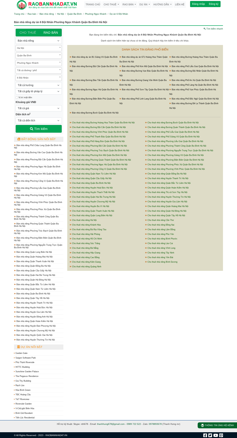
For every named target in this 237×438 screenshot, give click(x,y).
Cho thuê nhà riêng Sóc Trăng (85, 243)
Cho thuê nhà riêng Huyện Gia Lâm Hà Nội (167, 201)
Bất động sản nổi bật (38, 139)
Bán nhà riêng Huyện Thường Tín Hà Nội (35, 340)
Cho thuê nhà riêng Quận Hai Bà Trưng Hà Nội (93, 197)
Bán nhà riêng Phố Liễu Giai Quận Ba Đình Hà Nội (195, 66)
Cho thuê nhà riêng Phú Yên (160, 234)
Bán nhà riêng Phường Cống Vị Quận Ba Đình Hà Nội (38, 182)
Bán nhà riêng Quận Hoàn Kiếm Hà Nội (34, 321)
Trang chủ (93, 4)
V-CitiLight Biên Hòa (24, 408)
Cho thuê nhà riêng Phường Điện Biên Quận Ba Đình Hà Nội (175, 160)
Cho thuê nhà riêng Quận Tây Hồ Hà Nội (166, 215)
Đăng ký (213, 4)
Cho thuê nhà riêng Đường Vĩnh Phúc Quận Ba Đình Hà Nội (99, 132)
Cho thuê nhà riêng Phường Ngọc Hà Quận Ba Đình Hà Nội (99, 164)
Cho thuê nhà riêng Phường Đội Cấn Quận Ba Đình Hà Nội (99, 146)
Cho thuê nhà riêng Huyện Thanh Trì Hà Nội (167, 178)
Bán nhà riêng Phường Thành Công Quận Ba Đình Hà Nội (36, 217)
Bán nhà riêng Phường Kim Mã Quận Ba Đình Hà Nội (38, 174)
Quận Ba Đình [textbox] (24, 55)
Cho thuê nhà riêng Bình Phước (162, 238)
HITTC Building (22, 367)
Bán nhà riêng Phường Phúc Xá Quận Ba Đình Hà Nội (37, 210)
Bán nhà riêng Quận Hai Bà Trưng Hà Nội (35, 275)
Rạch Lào (19, 385)
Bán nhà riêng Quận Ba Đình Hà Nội (33, 293)
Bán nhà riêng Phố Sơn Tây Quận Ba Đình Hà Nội (145, 89)
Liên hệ (179, 4)
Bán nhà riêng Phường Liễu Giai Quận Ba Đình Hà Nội (37, 189)
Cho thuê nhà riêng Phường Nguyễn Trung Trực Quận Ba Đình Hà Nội (180, 150)
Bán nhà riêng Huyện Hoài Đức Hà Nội (34, 307)
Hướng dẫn (161, 4)
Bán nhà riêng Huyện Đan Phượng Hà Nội (36, 326)
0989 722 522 (134, 424)
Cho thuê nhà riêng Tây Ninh (160, 252)
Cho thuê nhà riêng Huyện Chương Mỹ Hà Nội (93, 201)
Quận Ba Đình (74, 14)
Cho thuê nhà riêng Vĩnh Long (161, 248)
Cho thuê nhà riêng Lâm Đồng (161, 229)
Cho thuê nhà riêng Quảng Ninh (86, 266)
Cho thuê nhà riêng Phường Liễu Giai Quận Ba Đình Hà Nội (175, 141)
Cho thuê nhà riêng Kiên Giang (86, 262)
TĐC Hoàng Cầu (23, 394)
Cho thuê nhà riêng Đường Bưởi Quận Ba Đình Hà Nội (173, 122)
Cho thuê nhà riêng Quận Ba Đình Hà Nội (90, 183)
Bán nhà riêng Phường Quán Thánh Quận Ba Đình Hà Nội (36, 224)
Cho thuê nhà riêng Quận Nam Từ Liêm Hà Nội (93, 173)
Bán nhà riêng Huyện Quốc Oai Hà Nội (34, 335)
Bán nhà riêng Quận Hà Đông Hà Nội (33, 280)
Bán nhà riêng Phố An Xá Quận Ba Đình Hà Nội (193, 80)
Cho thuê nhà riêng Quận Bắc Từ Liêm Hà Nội (169, 183)
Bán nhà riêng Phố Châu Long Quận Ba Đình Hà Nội (37, 146)
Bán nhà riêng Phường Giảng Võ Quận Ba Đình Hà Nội (37, 196)
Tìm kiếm (40, 129)
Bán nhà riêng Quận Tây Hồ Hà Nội (32, 298)
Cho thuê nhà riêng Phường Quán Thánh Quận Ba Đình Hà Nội (101, 160)
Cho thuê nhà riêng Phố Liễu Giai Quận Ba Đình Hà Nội (173, 132)
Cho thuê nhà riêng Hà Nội (84, 220)
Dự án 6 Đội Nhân (119, 14)
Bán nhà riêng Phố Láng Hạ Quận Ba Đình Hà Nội (194, 85)
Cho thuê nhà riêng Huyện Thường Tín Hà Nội (169, 197)
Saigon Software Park (25, 358)
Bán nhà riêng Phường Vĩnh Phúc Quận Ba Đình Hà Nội (38, 203)
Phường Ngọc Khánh (95, 14)
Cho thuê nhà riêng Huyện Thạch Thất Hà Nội (92, 192)
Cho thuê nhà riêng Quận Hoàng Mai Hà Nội (167, 206)
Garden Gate (21, 353)
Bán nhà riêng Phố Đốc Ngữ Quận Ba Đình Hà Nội (195, 99)
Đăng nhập (198, 4)
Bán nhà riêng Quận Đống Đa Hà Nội (33, 266)
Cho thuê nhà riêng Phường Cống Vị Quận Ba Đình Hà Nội (99, 169)
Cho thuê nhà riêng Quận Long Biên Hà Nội (91, 215)
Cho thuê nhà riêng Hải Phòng (85, 234)
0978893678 (155, 424)
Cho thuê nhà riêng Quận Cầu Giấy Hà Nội (91, 178)
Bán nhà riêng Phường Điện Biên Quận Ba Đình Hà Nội (37, 239)
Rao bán (128, 4)
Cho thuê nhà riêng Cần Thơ (160, 220)
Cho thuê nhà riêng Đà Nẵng (84, 248)
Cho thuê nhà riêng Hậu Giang (85, 252)
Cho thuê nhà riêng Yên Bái (160, 257)
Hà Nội (60, 14)
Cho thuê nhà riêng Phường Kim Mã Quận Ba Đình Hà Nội (99, 155)
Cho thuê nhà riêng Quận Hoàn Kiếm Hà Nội (168, 188)
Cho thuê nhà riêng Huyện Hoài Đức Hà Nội (92, 188)
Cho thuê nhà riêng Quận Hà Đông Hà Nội (166, 211)
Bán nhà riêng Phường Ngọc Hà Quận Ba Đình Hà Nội (37, 167)
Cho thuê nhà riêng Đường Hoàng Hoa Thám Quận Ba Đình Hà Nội (103, 122)
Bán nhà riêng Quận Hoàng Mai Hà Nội (34, 257)
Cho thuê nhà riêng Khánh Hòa (86, 225)
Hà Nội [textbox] (20, 48)
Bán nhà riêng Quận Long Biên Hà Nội (34, 252)
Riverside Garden (23, 404)
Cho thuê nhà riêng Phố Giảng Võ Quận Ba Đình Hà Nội (173, 136)
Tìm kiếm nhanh (214, 28)
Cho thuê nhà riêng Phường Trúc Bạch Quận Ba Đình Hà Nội (100, 150)
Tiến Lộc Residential (25, 417)
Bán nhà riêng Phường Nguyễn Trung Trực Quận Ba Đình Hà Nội (38, 246)
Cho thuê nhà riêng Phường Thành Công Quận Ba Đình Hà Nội (176, 146)
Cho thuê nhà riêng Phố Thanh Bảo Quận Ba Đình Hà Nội (98, 136)
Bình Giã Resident (24, 413)
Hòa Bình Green (22, 390)
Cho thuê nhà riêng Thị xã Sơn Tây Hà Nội (167, 192)
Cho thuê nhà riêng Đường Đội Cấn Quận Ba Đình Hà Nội (98, 127)
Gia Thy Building (23, 381)
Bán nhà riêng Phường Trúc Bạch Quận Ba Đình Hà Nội (38, 232)
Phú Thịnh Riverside (24, 362)
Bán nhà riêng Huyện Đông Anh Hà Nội (34, 316)
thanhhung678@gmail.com (111, 424)
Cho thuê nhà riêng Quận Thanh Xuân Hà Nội (92, 211)
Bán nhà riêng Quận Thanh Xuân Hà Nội (35, 261)
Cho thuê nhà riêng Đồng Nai (160, 225)
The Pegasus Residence (26, 376)
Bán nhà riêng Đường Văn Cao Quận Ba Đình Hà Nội (38, 153)
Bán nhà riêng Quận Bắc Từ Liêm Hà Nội (35, 284)
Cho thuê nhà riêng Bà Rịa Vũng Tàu (88, 229)
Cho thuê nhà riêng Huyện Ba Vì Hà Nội (90, 206)
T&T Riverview (22, 399)
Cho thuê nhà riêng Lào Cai (160, 243)
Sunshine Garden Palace (27, 371)
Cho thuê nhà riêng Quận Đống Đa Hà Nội (166, 173)
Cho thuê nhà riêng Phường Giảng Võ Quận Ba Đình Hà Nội (175, 155)
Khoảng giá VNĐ (26, 102)
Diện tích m (23, 114)
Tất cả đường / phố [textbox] (27, 70)
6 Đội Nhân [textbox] (23, 77)
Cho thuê (110, 4)
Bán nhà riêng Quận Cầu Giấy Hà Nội (33, 270)
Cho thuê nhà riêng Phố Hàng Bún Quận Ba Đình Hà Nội (98, 141)
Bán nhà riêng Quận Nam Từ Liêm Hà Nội (35, 289)
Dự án (143, 4)
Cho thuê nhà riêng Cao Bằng (85, 257)
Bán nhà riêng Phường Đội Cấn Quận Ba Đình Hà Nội (38, 160)
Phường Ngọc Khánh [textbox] (28, 63)
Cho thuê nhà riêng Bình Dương (162, 262)
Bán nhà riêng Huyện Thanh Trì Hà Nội (34, 303)
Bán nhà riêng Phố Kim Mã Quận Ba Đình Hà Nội (144, 66)
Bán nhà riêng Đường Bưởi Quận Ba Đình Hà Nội (94, 113)
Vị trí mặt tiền (25, 97)
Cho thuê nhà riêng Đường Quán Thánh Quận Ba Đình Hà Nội (176, 127)
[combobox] (39, 48)
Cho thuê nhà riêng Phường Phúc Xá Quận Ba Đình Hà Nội (175, 164)
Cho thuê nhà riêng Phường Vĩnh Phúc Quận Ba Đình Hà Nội (176, 169)
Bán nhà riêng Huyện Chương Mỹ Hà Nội (35, 330)
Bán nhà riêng (47, 14)
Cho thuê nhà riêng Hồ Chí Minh (86, 238)
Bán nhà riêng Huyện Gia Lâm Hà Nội (33, 312)
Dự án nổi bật (31, 347)
